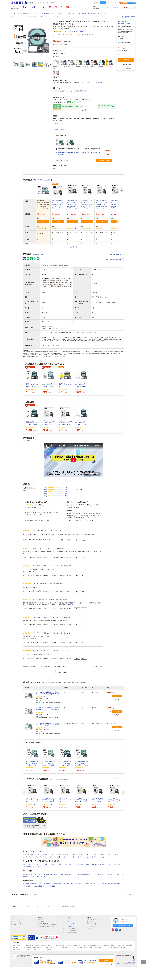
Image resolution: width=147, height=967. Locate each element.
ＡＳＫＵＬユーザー (38, 566)
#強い (54, 168)
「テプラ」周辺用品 (28, 854)
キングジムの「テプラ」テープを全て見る (34, 17)
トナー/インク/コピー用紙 (50, 874)
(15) (75, 228)
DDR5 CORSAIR (54, 906)
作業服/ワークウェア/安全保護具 (35, 886)
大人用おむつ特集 (88, 947)
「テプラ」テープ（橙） (40, 857)
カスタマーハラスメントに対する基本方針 (47, 925)
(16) (90, 228)
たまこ (35, 583)
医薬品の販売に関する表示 (68, 932)
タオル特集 (28, 947)
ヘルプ (118, 2)
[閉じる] (115, 955)
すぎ (34, 548)
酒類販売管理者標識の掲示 (68, 930)
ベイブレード (32, 906)
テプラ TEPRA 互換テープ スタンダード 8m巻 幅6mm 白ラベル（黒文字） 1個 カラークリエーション (101, 204)
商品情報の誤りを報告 (39, 254)
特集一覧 (49, 949)
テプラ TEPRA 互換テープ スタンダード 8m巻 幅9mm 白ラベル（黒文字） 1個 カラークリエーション (87, 204)
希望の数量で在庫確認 (124, 23)
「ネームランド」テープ (41, 864)
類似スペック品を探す (44, 180)
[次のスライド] (50, 64)
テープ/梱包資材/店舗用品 (30, 884)
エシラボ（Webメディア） (93, 925)
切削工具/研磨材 (68, 884)
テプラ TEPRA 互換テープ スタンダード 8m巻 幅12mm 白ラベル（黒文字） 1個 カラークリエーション (57, 204)
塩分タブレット (75, 906)
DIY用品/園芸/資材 (52, 886)
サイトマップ (65, 919)
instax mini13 (43, 906)
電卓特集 (37, 945)
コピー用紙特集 (16, 945)
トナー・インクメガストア (27, 945)
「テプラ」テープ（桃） (82, 857)
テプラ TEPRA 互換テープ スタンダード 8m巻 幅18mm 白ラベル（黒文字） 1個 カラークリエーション (72, 204)
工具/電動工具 (57, 884)
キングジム (19, 17)
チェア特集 (99, 945)
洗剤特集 (15, 947)
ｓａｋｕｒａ (36, 599)
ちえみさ (35, 530)
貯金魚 (37, 505)
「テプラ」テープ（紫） (68, 857)
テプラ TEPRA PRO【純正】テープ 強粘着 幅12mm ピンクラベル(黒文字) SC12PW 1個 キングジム (48, 693)
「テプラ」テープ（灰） (54, 857)
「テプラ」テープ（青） (70, 854)
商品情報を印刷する (129, 17)
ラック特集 (106, 945)
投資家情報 (40, 921)
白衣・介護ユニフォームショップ (117, 947)
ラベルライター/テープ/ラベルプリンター (40, 13)
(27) (46, 228)
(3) (44, 697)
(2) (44, 712)
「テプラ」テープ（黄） (98, 854)
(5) (100, 804)
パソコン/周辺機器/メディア (67, 874)
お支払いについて (15, 923)
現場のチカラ (49, 947)
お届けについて (15, 921)
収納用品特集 (97, 947)
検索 (103, 2)
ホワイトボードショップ (71, 945)
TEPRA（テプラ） (54, 17)
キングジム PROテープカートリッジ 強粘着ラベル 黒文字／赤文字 (91, 13)
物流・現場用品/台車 (45, 884)
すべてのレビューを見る (96, 666)
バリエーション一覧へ (48, 682)
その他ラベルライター (29, 866)
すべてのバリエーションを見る (93, 82)
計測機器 (78, 884)
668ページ (58, 345)
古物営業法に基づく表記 (68, 928)
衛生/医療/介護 (41, 876)
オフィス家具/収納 (99, 874)
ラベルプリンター (43, 866)
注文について (14, 919)
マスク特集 (79, 947)
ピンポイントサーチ (41, 949)
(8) (119, 228)
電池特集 (43, 945)
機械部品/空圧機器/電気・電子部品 (112, 884)
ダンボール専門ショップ (38, 947)
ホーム (13, 13)
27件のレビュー (26, 490)
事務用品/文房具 (27, 874)
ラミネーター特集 (60, 945)
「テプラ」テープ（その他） (98, 857)
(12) (84, 804)
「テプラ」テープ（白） (67, 13)
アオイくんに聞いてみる (123, 925)
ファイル (37, 874)
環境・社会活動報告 (42, 923)
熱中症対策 (65, 906)
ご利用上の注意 (66, 926)
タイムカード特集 (50, 945)
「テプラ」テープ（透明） (56, 854)
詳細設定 (96, 2)
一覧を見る (35, 894)
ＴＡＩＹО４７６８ (81, 505)
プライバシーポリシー (67, 923)
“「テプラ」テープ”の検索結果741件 (59, 779)
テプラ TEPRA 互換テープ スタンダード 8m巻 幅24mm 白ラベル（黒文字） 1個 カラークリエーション (116, 204)
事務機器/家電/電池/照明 (22, 13)
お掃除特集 (128, 945)
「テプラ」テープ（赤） (84, 854)
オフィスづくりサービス (29, 949)
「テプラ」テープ (56, 13)
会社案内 (40, 919)
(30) (61, 228)
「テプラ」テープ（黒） (112, 854)
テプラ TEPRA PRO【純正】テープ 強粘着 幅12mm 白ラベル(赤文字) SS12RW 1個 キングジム (48, 708)
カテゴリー (14, 8)
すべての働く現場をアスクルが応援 (67, 947)
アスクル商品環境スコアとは (113, 259)
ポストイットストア (17, 949)
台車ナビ (56, 947)
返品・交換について (15, 925)
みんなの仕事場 (90, 923)
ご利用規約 (65, 921)
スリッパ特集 (21, 947)
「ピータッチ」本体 (105, 864)
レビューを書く (80, 31)
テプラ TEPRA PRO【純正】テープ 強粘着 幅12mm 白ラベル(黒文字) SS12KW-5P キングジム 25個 (48, 724)
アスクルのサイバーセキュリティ (45, 926)
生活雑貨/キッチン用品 (113, 874)
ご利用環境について (67, 925)
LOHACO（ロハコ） (91, 919)
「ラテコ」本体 (116, 864)
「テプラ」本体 (79, 864)
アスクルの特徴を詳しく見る (106, 964)
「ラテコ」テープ (68, 864)
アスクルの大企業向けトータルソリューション (97, 927)
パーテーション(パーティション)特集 (87, 945)
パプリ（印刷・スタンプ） (92, 921)
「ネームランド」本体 (91, 864)
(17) (35, 767)
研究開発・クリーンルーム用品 (92, 884)
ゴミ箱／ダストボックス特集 (117, 945)
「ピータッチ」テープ (55, 864)
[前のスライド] (12, 64)
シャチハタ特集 (105, 947)
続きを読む (70, 604)
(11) (51, 767)
